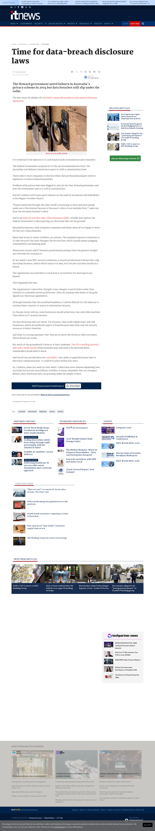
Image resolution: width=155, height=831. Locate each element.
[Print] (98, 72)
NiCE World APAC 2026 (128, 443)
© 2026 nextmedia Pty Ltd (29, 810)
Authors (103, 810)
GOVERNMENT (26, 24)
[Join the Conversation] (72, 72)
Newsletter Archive (128, 810)
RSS (143, 810)
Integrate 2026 (123, 428)
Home (14, 44)
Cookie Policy (59, 827)
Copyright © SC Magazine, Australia (24, 401)
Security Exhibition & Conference (126, 438)
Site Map (138, 810)
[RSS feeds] (30, 7)
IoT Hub (60, 818)
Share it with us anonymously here (55, 395)
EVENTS (107, 24)
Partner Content (24, 421)
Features (23, 44)
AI (46, 24)
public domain (62, 153)
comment (22, 411)
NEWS (13, 24)
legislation (43, 411)
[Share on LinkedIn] (85, 72)
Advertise (117, 810)
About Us (83, 810)
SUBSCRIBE (135, 24)
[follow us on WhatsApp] (26, 7)
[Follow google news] (91, 77)
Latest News (8, 2)
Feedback (110, 810)
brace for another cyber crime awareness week (46, 218)
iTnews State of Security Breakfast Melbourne (128, 454)
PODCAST (98, 24)
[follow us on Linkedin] (11, 7)
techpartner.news (35, 818)
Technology (34, 44)
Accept (147, 825)
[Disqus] (55, 628)
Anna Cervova (51, 153)
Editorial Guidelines (93, 810)
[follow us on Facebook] (18, 7)
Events (108, 421)
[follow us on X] (15, 7)
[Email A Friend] (94, 72)
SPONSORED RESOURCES (73, 421)
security (60, 411)
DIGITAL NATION (55, 24)
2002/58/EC (52, 357)
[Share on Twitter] (77, 72)
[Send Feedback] (90, 72)
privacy (52, 411)
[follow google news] (22, 7)
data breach (32, 411)
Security (45, 44)
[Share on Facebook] (81, 72)
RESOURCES (84, 24)
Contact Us (75, 810)
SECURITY (39, 24)
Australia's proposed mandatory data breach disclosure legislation (55, 99)
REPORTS (71, 24)
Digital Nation (49, 818)
